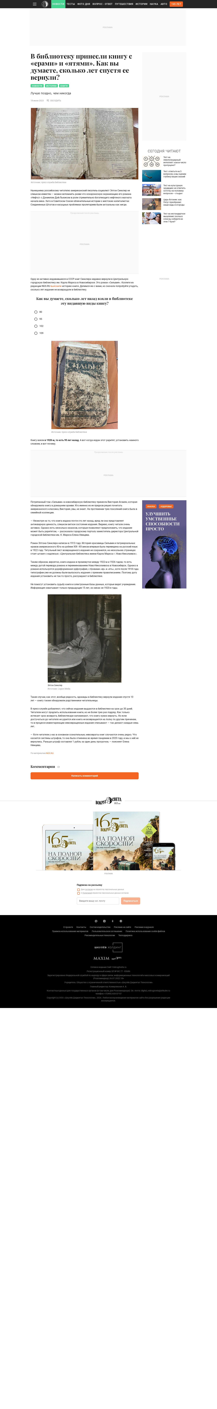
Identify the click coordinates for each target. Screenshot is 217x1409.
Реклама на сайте (122, 927)
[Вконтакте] (104, 921)
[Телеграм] (121, 921)
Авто (164, 4)
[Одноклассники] (112, 921)
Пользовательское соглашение (107, 931)
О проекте (68, 927)
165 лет (176, 4)
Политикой (87, 893)
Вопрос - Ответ (103, 4)
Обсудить (55, 100)
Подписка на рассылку (89, 885)
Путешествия (124, 4)
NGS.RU (49, 753)
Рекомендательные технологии (100, 935)
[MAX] (96, 921)
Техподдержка (125, 935)
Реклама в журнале (144, 927)
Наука (154, 4)
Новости (58, 4)
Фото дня (83, 4)
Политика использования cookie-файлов (145, 931)
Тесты (71, 4)
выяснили (56, 286)
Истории (141, 4)
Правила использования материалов (70, 931)
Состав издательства (100, 927)
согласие (89, 889)
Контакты (81, 927)
